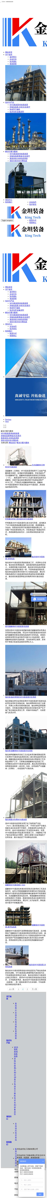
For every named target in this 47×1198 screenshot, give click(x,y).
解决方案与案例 (11, 151)
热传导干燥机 (15, 109)
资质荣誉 (13, 64)
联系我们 (8, 202)
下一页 (34, 989)
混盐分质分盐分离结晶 (18, 161)
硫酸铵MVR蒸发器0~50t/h (15, 885)
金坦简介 (13, 57)
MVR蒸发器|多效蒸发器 (19, 105)
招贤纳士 (32, 223)
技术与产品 (9, 102)
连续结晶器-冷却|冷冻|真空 (20, 107)
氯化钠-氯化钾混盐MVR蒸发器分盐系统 (20, 697)
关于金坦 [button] (8, 289)
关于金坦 (8, 54)
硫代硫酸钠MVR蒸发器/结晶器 (17, 626)
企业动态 (32, 202)
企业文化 (13, 59)
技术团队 (13, 61)
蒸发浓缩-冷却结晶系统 (19, 158)
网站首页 (8, 52)
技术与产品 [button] (9, 301)
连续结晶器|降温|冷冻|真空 (20, 156)
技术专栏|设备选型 (17, 112)
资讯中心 (8, 200)
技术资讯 (32, 204)
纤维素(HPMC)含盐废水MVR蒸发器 (19, 519)
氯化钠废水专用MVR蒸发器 (16, 819)
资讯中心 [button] (8, 324)
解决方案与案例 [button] (11, 312)
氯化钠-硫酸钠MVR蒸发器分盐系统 (19, 751)
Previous (8, 419)
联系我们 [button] (8, 331)
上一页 (11, 989)
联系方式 (32, 220)
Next (7, 421)
